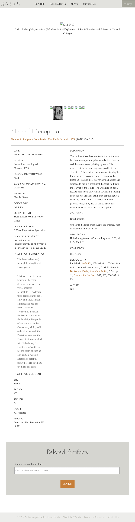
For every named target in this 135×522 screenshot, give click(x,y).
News (74, 4)
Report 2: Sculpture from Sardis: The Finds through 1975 (43, 139)
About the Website (72, 517)
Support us (89, 4)
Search (67, 483)
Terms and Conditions (94, 517)
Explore (40, 4)
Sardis (10, 4)
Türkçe (128, 4)
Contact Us (113, 517)
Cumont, (84, 275)
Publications (58, 4)
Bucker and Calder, (88, 271)
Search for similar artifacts (28, 464)
